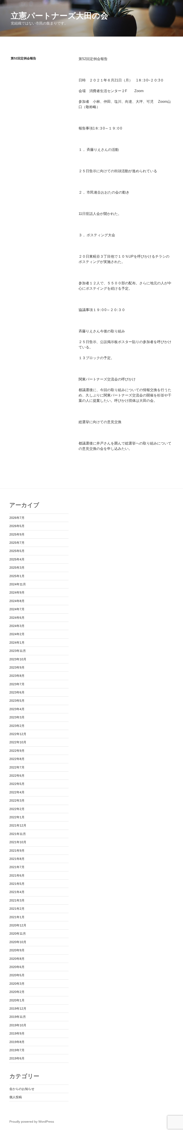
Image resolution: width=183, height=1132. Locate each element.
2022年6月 (17, 775)
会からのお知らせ (21, 1089)
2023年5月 (17, 700)
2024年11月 (17, 584)
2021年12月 (17, 825)
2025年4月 (17, 559)
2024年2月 (17, 634)
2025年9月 (17, 534)
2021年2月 (17, 908)
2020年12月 (17, 925)
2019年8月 (17, 1042)
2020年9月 (17, 950)
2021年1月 (17, 917)
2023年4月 (17, 709)
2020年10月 (17, 942)
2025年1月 (17, 576)
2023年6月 (17, 692)
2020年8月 (17, 958)
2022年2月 (17, 809)
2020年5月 (17, 975)
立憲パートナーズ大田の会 (59, 15)
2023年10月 (17, 659)
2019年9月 (17, 1033)
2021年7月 (17, 867)
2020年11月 (17, 933)
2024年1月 (17, 642)
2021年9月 (17, 850)
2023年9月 (17, 667)
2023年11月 (17, 651)
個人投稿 (15, 1097)
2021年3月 (17, 900)
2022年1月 (17, 817)
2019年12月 (17, 1008)
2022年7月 (17, 767)
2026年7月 (17, 518)
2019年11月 (17, 1017)
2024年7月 (17, 609)
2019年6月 (17, 1058)
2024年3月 (17, 626)
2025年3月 (17, 567)
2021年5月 (17, 883)
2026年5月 (17, 526)
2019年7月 (17, 1050)
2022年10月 (17, 742)
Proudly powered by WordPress (31, 1121)
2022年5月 (17, 784)
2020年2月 (17, 992)
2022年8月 (17, 759)
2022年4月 (17, 792)
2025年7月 (17, 542)
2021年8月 (17, 859)
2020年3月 (17, 983)
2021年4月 (17, 892)
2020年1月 (17, 1000)
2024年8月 (17, 601)
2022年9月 (17, 750)
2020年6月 (17, 967)
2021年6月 (17, 875)
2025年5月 (17, 551)
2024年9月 (17, 592)
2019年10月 (17, 1025)
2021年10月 (17, 842)
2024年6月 (17, 617)
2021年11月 (17, 834)
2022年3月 (17, 800)
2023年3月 (17, 717)
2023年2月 (17, 726)
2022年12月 (17, 734)
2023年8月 (17, 675)
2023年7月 (17, 684)
